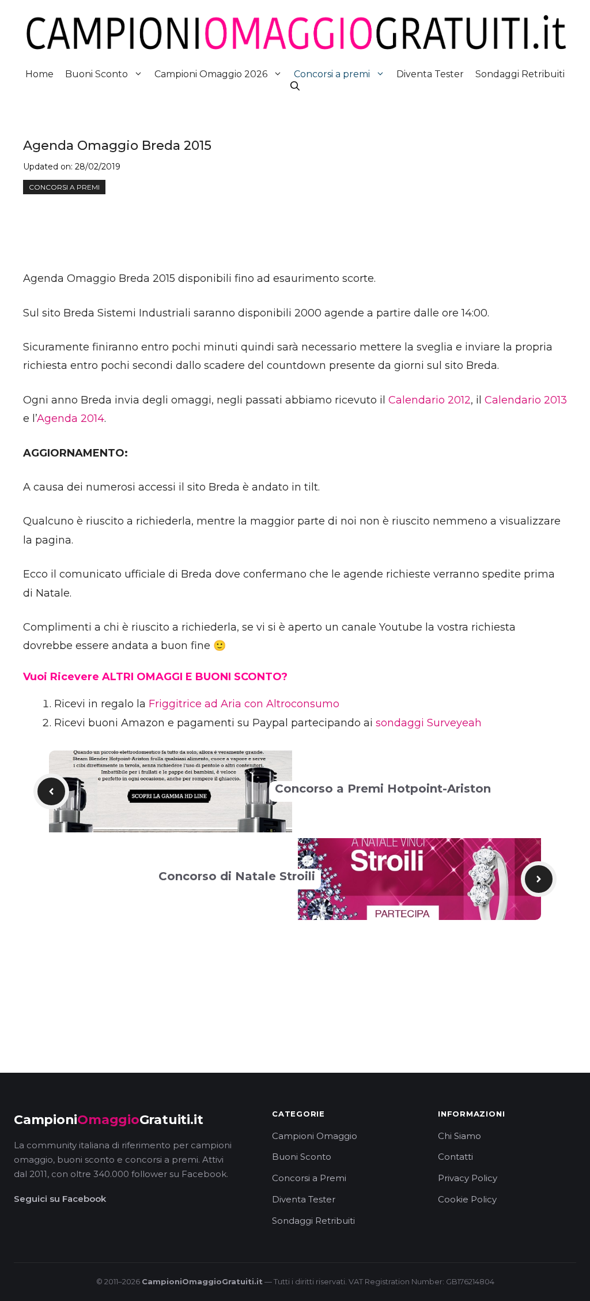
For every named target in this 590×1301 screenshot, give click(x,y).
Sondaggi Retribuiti (520, 74)
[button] (295, 86)
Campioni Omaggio (314, 1135)
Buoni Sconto (96, 74)
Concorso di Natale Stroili (236, 876)
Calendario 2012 (429, 400)
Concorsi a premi (332, 74)
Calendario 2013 (526, 400)
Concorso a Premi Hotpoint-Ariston (383, 788)
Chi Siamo (459, 1135)
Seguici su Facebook (60, 1198)
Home (39, 74)
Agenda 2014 (70, 418)
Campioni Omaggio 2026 (210, 74)
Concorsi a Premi (309, 1177)
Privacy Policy (467, 1177)
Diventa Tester (430, 74)
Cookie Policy (467, 1199)
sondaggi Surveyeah (429, 723)
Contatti (455, 1156)
